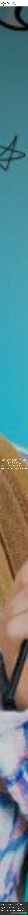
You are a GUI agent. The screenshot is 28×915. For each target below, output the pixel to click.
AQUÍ (25, 910)
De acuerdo (23, 913)
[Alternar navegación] (25, 3)
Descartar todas (15, 913)
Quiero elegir (4, 913)
